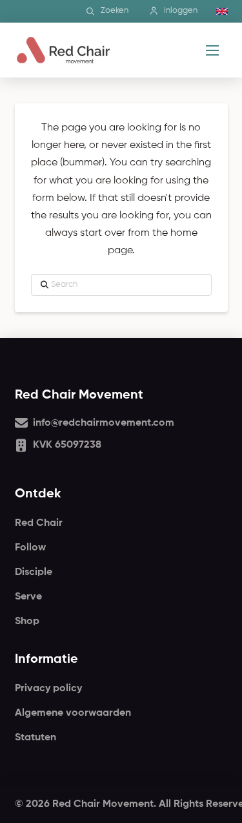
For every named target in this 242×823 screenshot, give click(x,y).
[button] (212, 50)
